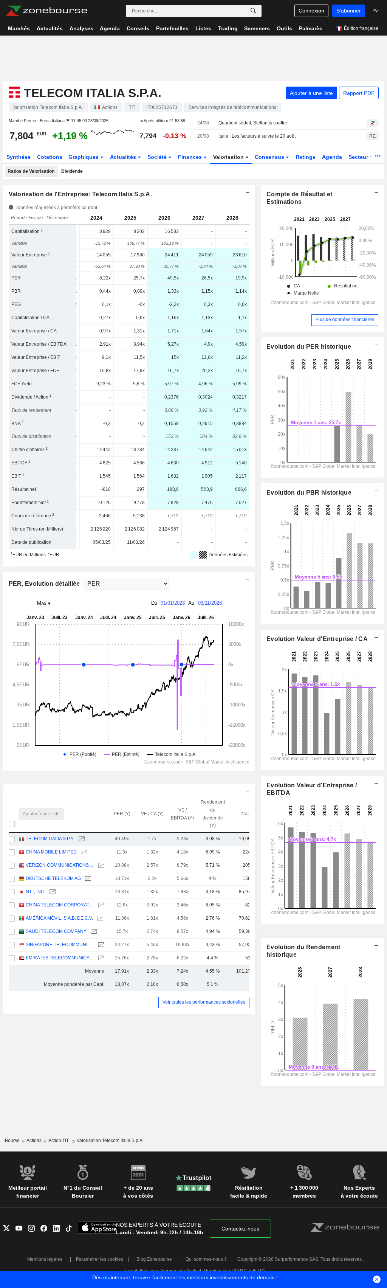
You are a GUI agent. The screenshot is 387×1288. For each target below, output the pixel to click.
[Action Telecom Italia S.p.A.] (81, 839)
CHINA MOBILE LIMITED (51, 852)
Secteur (359, 157)
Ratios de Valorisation (31, 171)
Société (157, 157)
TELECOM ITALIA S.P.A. (50, 838)
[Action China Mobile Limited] (83, 852)
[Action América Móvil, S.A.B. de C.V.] (99, 918)
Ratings (306, 157)
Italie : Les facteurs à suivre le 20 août (257, 136)
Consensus (270, 157)
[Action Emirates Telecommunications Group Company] (100, 958)
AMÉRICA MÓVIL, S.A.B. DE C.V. (59, 918)
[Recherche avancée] (253, 11)
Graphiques (84, 157)
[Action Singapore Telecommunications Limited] (100, 945)
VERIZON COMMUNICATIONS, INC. (60, 865)
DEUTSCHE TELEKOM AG (53, 878)
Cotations (49, 157)
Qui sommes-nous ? (206, 1259)
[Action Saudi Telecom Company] (93, 932)
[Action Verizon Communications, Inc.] (100, 865)
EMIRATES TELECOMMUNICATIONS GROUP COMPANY (60, 958)
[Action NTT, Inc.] (52, 892)
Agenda (332, 157)
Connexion (311, 11)
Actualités (124, 157)
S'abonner (348, 11)
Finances (190, 157)
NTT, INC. (35, 891)
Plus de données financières (345, 319)
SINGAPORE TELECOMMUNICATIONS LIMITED (60, 944)
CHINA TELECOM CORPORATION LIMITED (60, 905)
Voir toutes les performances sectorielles (204, 1002)
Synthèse (18, 157)
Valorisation (229, 157)
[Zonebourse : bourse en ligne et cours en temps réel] (46, 11)
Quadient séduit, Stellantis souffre (252, 123)
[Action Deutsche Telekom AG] (87, 879)
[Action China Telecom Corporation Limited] (100, 905)
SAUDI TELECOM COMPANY (56, 931)
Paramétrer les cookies (99, 1259)
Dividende (72, 171)
